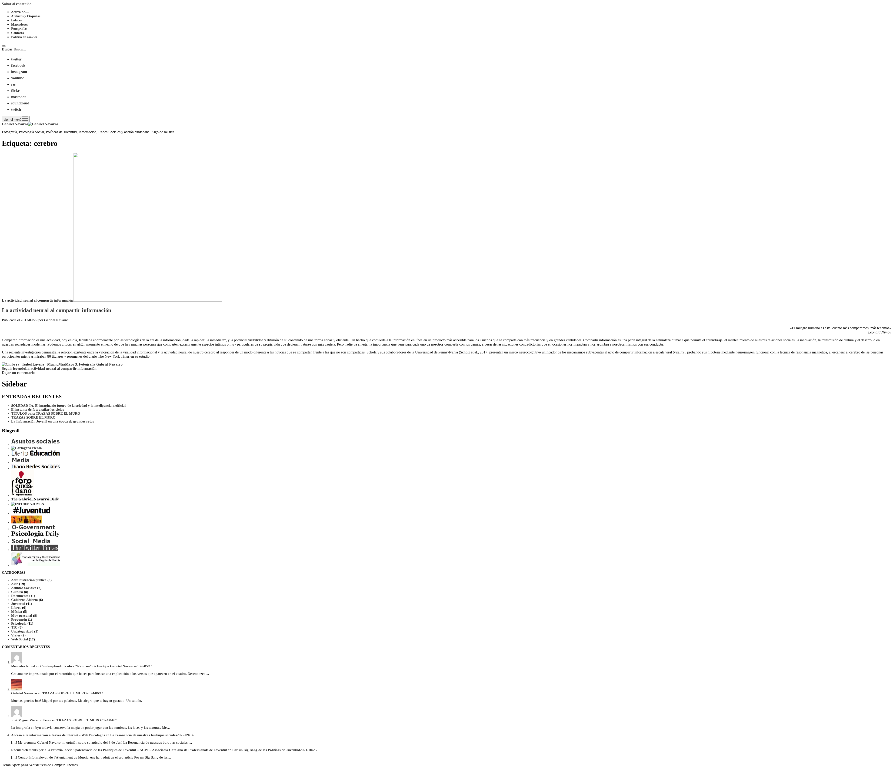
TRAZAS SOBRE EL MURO (33, 417)
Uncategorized (22, 631)
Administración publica (29, 580)
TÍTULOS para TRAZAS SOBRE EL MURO (45, 413)
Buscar (7, 49)
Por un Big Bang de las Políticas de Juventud (266, 750)
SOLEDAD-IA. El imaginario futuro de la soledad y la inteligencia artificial (68, 405)
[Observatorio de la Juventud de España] (26, 522)
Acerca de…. (20, 12)
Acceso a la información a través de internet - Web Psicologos (58, 735)
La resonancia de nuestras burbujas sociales (143, 735)
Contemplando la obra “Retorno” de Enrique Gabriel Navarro (88, 666)
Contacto (17, 33)
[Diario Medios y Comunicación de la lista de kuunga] (21, 462)
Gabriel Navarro (24, 693)
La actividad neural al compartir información (37, 300)
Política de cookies (24, 37)
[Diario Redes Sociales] (35, 468)
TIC (14, 627)
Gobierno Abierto (24, 600)
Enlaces (16, 20)
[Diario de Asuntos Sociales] (35, 444)
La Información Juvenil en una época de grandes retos (52, 421)
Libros (16, 607)
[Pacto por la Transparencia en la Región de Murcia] (35, 565)
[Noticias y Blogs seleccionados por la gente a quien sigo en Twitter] (34, 550)
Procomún (19, 619)
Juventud (18, 604)
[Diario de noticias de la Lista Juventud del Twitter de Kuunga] (35, 513)
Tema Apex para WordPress (24, 765)
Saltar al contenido (16, 4)
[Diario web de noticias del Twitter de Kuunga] (35, 500)
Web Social (19, 639)
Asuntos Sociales (23, 588)
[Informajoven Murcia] (27, 504)
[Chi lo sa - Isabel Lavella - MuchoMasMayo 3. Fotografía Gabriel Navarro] (62, 364)
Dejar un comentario (18, 373)
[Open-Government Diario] (33, 529)
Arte (14, 584)
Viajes (15, 635)
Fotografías (19, 28)
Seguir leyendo (49, 368)
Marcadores (19, 24)
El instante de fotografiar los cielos (37, 409)
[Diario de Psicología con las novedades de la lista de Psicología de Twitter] (35, 536)
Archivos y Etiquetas (25, 16)
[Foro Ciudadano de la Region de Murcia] (22, 495)
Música (16, 611)
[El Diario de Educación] (35, 455)
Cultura (17, 592)
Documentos (20, 596)
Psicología (19, 623)
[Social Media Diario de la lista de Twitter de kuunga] (31, 542)
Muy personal (21, 615)
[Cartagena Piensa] (26, 448)
